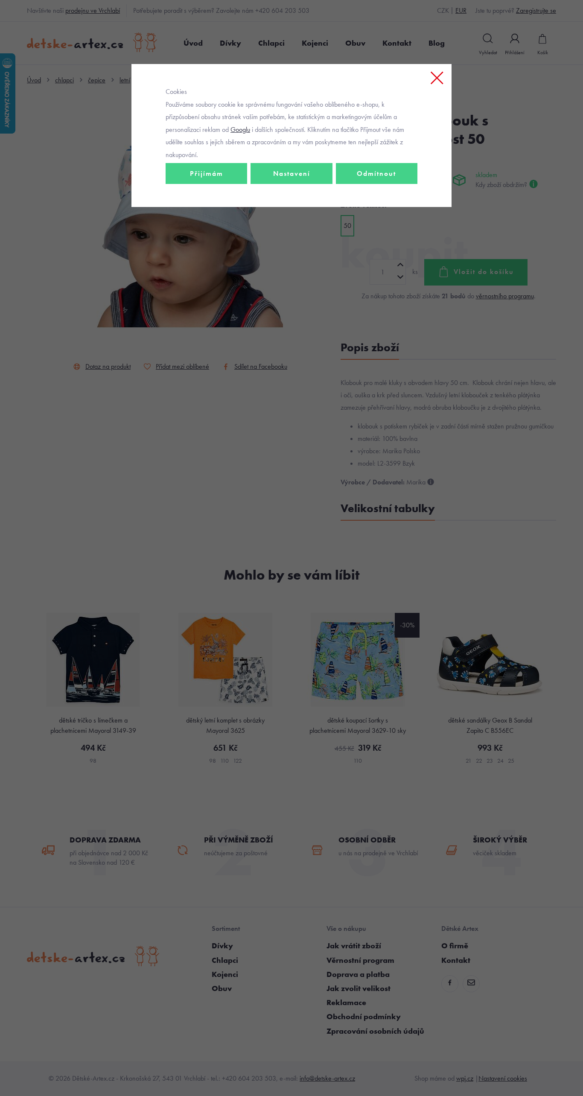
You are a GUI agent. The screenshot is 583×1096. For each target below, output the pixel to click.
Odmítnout (376, 173)
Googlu (240, 129)
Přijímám (206, 173)
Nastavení (291, 173)
